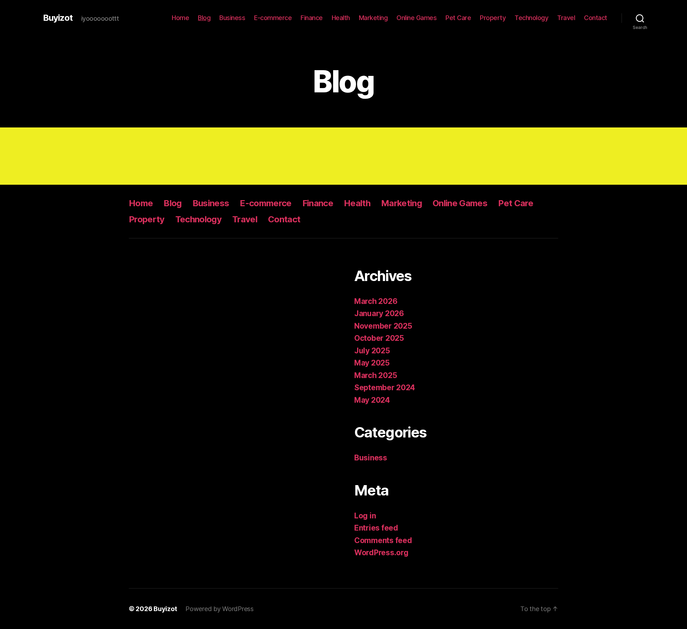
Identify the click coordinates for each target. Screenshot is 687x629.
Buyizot (58, 18)
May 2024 (372, 400)
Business (232, 17)
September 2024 (384, 387)
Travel (566, 17)
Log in (365, 515)
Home (180, 17)
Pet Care (458, 17)
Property (493, 17)
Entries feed (376, 527)
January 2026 (379, 313)
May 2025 (372, 362)
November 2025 (383, 325)
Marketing (373, 17)
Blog (204, 17)
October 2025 (379, 338)
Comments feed (383, 540)
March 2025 (375, 375)
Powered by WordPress (219, 609)
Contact (595, 17)
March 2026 (375, 301)
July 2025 (372, 350)
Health (341, 17)
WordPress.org (381, 552)
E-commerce (273, 17)
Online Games (416, 17)
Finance (312, 17)
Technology (531, 17)
